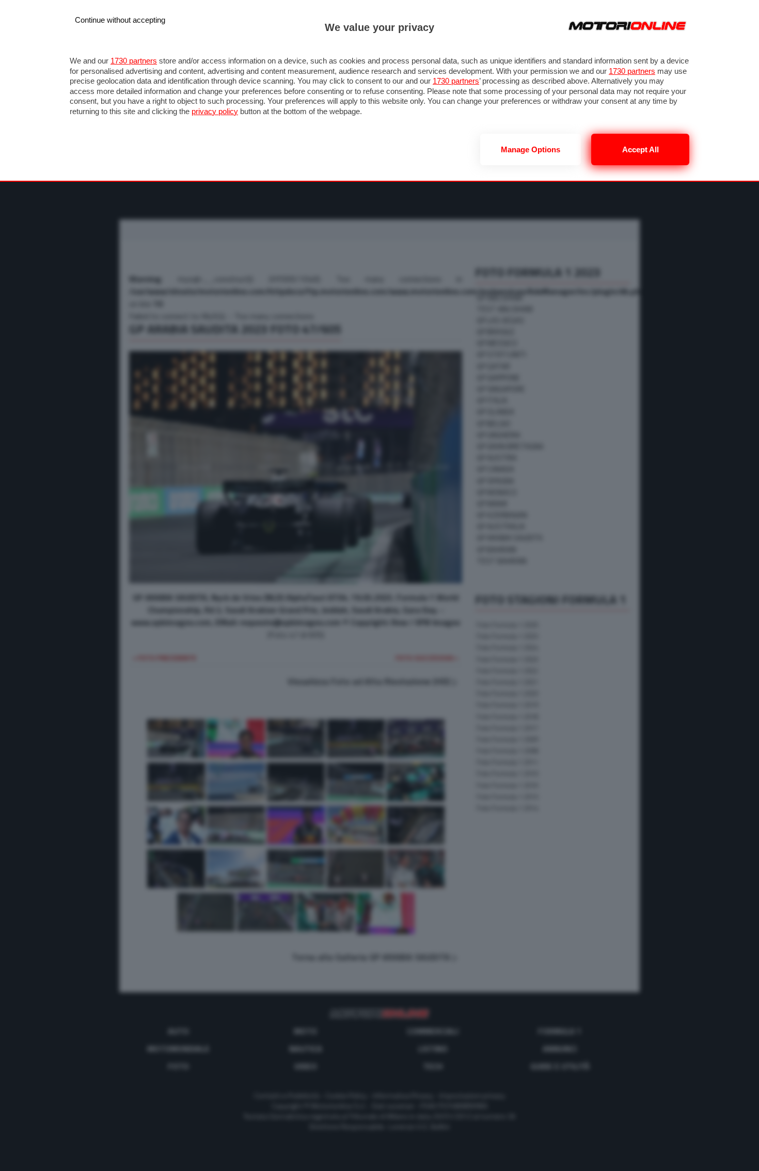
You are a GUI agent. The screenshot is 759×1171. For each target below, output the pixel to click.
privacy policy (215, 111)
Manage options (530, 149)
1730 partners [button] (133, 60)
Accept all (640, 149)
